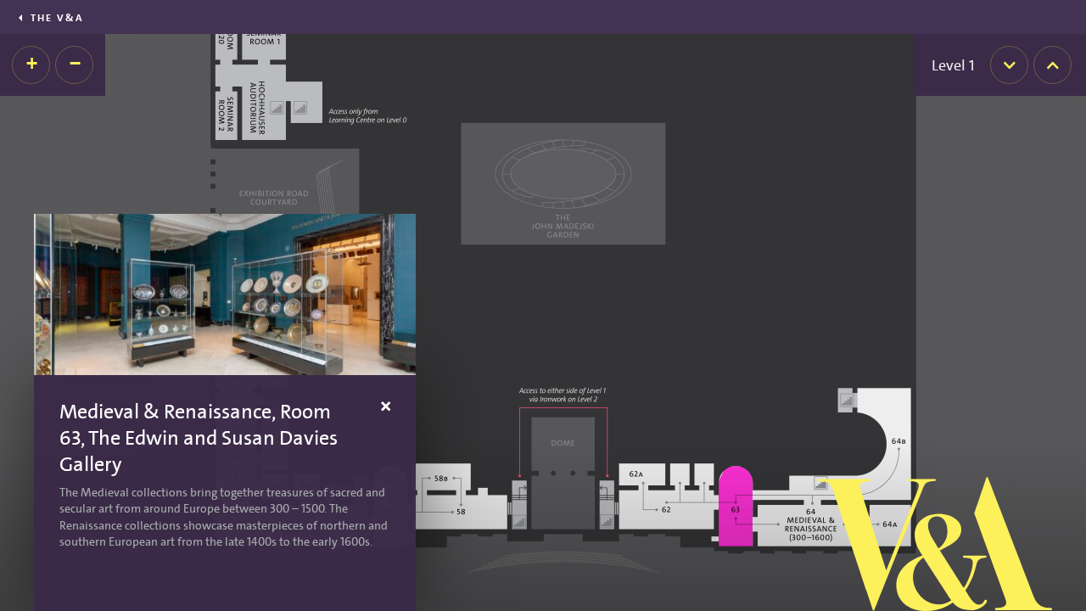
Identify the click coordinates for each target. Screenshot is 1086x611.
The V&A (57, 18)
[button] (31, 65)
